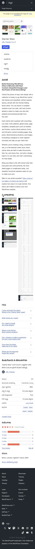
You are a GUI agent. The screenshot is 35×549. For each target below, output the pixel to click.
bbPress (5, 512)
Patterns (21, 483)
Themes (21, 477)
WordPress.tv (7, 499)
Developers (6, 496)
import (24, 411)
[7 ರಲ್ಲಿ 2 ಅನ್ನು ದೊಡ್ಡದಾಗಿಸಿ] (14, 208)
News (4, 477)
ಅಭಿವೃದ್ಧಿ (6, 68)
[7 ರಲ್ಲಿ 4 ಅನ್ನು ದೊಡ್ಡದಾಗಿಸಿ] (14, 232)
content (25, 407)
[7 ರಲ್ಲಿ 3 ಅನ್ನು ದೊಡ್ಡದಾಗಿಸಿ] (14, 215)
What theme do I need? (10, 318)
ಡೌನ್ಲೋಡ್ (5, 47)
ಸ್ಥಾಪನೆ (6, 64)
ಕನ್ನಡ (7, 524)
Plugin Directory (7, 8)
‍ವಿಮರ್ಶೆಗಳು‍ (7, 59)
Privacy (4, 483)
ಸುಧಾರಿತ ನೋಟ (6, 417)
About (4, 473)
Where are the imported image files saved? (10, 352)
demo (30, 407)
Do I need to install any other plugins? (8, 324)
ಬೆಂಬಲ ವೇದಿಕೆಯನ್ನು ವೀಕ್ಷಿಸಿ (10, 462)
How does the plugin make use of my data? (9, 345)
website (30, 411)
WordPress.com (8, 505)
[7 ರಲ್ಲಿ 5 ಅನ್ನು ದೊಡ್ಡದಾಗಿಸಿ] (14, 244)
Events (20, 493)
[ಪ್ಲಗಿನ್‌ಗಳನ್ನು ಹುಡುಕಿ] (22, 21)
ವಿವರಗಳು (6, 54)
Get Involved (22, 489)
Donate (21, 496)
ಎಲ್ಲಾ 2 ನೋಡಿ (29, 403)
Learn (4, 489)
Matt (4, 509)
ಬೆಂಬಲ (6, 73)
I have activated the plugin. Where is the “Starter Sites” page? (13, 311)
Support (4, 493)
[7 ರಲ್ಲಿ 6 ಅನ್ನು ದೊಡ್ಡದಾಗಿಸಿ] (31, 200)
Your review (6, 448)
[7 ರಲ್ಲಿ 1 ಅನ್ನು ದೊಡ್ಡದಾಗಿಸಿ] (14, 200)
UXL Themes (6, 42)
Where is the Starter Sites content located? (10, 331)
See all (31, 448)
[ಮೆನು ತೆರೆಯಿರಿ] (32, 3)
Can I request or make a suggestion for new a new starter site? (14, 338)
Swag (21, 499)
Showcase (22, 473)
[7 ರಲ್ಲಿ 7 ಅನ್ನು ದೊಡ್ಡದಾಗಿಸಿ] (31, 297)
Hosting (4, 480)
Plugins (20, 480)
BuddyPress (7, 515)
